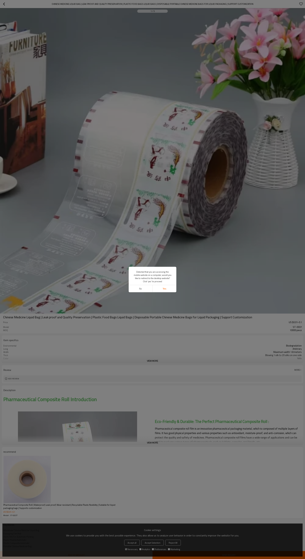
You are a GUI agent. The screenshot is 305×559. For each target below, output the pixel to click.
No (140, 288)
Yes (164, 288)
